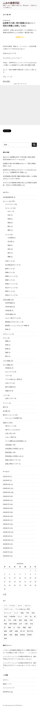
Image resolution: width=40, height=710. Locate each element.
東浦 (9, 222)
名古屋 (10, 241)
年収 (31, 620)
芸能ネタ (6, 423)
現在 (18, 627)
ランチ (7, 234)
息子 (20, 624)
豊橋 (9, 256)
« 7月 (4, 594)
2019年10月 (6, 540)
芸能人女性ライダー (11, 460)
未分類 (5, 411)
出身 (5, 616)
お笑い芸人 (9, 433)
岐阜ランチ (9, 268)
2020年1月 (6, 528)
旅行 (4, 407)
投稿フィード (7, 684)
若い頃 (22, 631)
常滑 (6, 345)
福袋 (5, 631)
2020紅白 (8, 368)
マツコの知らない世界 (12, 379)
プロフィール (8, 609)
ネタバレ (27, 605)
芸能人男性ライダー (11, 464)
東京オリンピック (9, 415)
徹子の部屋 (9, 387)
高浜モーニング (10, 295)
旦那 (26, 624)
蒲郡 (6, 352)
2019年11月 (6, 536)
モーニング (9, 208)
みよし (10, 211)
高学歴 (29, 635)
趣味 (5, 635)
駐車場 (22, 635)
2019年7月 (6, 552)
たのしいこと (7, 334)
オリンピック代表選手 (12, 418)
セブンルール (9, 372)
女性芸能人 (9, 445)
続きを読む (6, 81)
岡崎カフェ (9, 272)
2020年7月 (6, 504)
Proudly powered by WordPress (12, 705)
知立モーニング (10, 287)
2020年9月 (6, 496)
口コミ (20, 616)
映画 (6, 329)
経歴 (10, 631)
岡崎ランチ (9, 280)
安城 (9, 219)
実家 (20, 620)
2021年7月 (6, 476)
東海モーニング (10, 284)
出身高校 (12, 616)
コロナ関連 (6, 361)
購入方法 (30, 631)
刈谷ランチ (9, 261)
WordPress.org (8, 692)
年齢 (5, 624)
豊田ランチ (9, 291)
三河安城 (10, 238)
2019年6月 (6, 556)
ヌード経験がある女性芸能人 (14, 441)
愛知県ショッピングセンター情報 (16, 325)
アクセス (12, 605)
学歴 (14, 620)
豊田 (9, 230)
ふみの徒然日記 (11, 3)
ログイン (6, 680)
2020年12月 (6, 484)
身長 (10, 635)
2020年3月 (6, 520)
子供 (9, 620)
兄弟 (33, 613)
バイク (5, 395)
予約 (27, 613)
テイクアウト (9, 204)
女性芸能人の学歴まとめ (13, 448)
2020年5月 (6, 512)
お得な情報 (6, 300)
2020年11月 (6, 488)
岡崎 (6, 341)
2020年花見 (9, 306)
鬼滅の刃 (8, 391)
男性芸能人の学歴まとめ (13, 456)
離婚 (16, 635)
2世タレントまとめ (11, 430)
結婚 (16, 631)
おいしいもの (7, 201)
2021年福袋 (9, 314)
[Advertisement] (20, 105)
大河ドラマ (9, 383)
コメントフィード (9, 688)
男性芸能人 (9, 452)
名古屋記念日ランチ (11, 265)
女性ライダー (9, 398)
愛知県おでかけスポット (13, 322)
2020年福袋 (9, 303)
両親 (22, 613)
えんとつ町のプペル (11, 318)
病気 (29, 627)
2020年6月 (6, 508)
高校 (5, 638)
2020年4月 (6, 516)
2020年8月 (6, 500)
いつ (5, 605)
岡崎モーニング (10, 276)
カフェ (5, 338)
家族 (25, 620)
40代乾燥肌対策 (8, 197)
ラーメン (6, 403)
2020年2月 (6, 524)
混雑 (9, 627)
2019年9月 (6, 544)
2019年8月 (6, 548)
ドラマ (7, 375)
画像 (24, 627)
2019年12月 (6, 532)
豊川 (9, 226)
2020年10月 (6, 492)
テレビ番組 (6, 365)
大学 (26, 616)
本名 (31, 624)
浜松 (9, 249)
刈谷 (9, 215)
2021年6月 (6, 480)
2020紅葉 (8, 310)
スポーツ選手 (9, 437)
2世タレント (9, 426)
